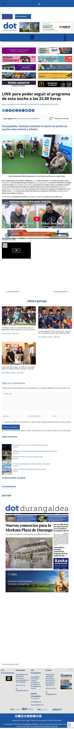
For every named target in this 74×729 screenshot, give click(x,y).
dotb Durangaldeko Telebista (28, 724)
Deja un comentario (8, 104)
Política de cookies (55, 720)
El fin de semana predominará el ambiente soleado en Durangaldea (31, 464)
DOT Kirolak (20, 670)
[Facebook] (3, 110)
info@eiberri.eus (51, 694)
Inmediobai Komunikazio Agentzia (45, 726)
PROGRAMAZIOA (9, 486)
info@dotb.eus (36, 702)
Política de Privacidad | (39, 720)
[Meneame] (23, 110)
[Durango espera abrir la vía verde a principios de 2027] (7, 459)
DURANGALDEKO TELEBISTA (13, 478)
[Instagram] (19, 110)
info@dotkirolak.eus (22, 690)
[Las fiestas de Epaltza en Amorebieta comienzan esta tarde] (7, 471)
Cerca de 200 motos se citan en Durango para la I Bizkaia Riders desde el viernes (18, 368)
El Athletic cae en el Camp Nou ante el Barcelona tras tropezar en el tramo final (18, 329)
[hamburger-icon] (4, 4)
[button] (32, 37)
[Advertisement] (37, 629)
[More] (33, 110)
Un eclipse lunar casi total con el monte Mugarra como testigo (30, 445)
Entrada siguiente (61, 292)
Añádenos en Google (62, 118)
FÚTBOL (50, 337)
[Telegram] (13, 110)
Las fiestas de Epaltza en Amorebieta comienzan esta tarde (29, 469)
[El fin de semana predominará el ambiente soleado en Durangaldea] (7, 465)
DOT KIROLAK (21, 104)
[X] (6, 110)
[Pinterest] (10, 110)
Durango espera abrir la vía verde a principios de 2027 (28, 456)
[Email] (26, 110)
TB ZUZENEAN (20, 16)
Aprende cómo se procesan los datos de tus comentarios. (51, 430)
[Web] (61, 416)
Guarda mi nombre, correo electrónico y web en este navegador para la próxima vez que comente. (38, 422)
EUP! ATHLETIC (33, 104)
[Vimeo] (25, 716)
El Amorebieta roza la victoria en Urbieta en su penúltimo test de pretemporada (54, 332)
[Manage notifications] (69, 724)
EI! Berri (49, 670)
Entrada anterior (12, 292)
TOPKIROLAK (45, 104)
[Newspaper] (40, 716)
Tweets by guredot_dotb (10, 664)
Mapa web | (16, 720)
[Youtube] (22, 716)
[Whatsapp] (16, 110)
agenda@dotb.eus (38, 705)
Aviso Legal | (26, 720)
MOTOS (13, 372)
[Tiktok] (31, 716)
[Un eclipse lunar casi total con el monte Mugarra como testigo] (7, 447)
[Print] (29, 110)
